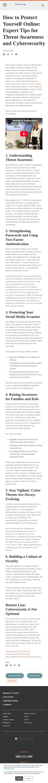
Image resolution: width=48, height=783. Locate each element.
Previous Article (14, 676)
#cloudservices (24, 651)
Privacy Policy (9, 769)
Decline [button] (28, 778)
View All (11, 681)
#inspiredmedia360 (13, 657)
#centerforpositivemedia (31, 657)
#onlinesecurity (12, 651)
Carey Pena (10, 84)
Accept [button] (19, 778)
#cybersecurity (11, 654)
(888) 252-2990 (24, 756)
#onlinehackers (24, 654)
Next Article (35, 676)
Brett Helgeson (35, 87)
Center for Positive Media (30, 84)
